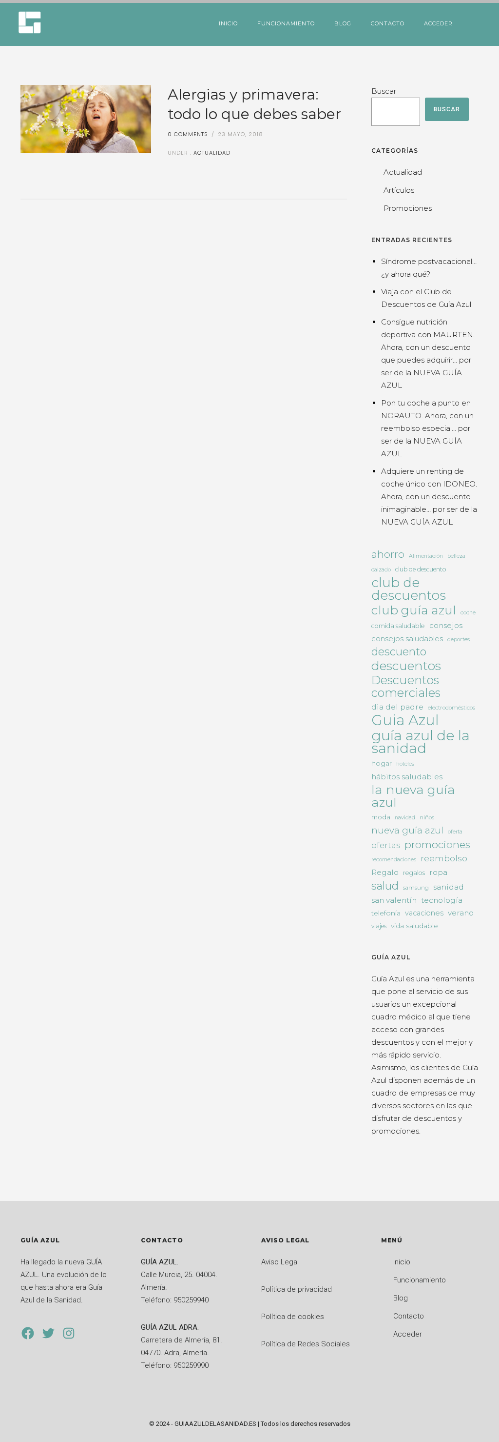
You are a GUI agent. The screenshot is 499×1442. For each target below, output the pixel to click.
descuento (398, 652)
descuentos (406, 665)
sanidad (448, 887)
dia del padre (397, 706)
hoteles (405, 764)
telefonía (386, 913)
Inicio (228, 23)
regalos (414, 872)
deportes (458, 639)
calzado (381, 570)
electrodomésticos (451, 707)
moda (380, 817)
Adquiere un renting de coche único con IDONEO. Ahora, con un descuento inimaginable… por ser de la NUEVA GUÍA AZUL (429, 497)
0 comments (188, 134)
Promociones (408, 208)
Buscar (383, 91)
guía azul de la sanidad (420, 741)
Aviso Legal (280, 1262)
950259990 (191, 1365)
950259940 (191, 1300)
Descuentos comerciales (406, 686)
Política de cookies (292, 1316)
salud (385, 885)
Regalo (385, 872)
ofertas (385, 845)
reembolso (444, 858)
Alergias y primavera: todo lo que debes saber (254, 104)
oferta (455, 832)
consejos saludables (407, 638)
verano (461, 912)
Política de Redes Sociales (305, 1344)
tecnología (441, 900)
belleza (456, 556)
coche (468, 612)
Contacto (387, 23)
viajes (378, 926)
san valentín (394, 900)
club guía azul (413, 610)
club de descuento (420, 569)
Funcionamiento (286, 23)
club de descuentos (408, 589)
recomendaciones (393, 859)
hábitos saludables (406, 776)
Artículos (399, 190)
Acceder (438, 23)
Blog (342, 23)
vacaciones (424, 913)
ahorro (387, 554)
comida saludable (398, 626)
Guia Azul (405, 720)
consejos (445, 625)
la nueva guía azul (413, 796)
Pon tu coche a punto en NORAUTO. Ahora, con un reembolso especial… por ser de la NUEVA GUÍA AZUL (427, 428)
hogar (381, 763)
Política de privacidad (296, 1289)
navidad (405, 817)
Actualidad (211, 153)
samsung (416, 887)
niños (427, 817)
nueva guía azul (407, 830)
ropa (438, 872)
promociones (437, 844)
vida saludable (414, 925)
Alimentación (426, 556)
